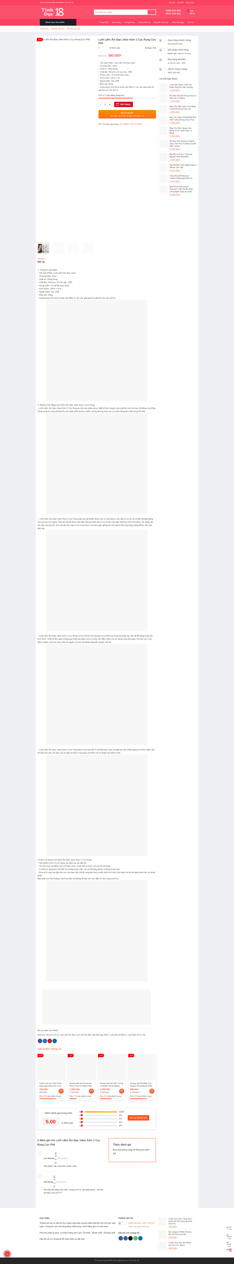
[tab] (41, 262)
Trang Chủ (103, 22)
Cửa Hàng (116, 22)
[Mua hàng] (61, 1091)
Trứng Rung (129, 22)
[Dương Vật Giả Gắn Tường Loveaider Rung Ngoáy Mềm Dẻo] (111, 1067)
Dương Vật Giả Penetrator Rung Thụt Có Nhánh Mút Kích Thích (80, 1084)
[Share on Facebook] (40, 1041)
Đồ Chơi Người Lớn (118, 1260)
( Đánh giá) (109, 48)
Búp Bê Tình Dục (161, 22)
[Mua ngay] (61, 1091)
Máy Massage (178, 22)
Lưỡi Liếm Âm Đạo (67, 1035)
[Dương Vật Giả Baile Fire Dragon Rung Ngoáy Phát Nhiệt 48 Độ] (142, 1067)
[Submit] (151, 12)
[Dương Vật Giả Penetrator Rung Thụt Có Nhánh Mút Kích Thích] (81, 1067)
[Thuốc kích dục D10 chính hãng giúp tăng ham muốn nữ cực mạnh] (51, 1067)
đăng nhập (127, 1150)
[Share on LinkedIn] (54, 1041)
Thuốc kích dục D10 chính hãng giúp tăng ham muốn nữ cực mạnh (50, 1084)
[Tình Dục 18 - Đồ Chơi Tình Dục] (56, 12)
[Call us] (135, 1238)
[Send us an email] (130, 1238)
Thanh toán (189, 3)
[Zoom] (40, 237)
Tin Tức (191, 22)
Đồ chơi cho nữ (73, 29)
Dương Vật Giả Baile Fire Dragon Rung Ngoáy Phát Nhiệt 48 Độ (141, 1084)
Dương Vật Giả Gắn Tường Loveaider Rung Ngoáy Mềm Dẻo (111, 1084)
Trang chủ (44, 29)
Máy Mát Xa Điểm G (119, 1035)
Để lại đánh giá (138, 1118)
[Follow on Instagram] (125, 1238)
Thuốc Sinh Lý (144, 22)
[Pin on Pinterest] (50, 1041)
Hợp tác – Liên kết (176, 3)
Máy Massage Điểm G (101, 1035)
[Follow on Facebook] (120, 1238)
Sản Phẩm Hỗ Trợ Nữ (136, 1035)
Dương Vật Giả (57, 29)
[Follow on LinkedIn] (140, 1238)
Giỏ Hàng (125, 104)
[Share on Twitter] (45, 1041)
